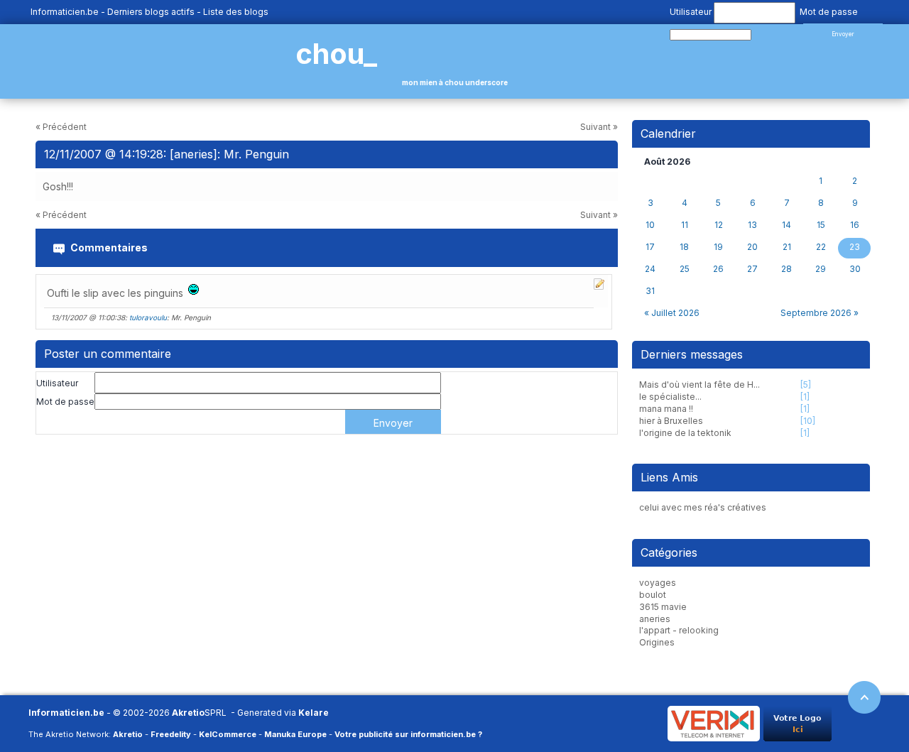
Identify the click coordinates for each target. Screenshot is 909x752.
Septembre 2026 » (819, 312)
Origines (657, 642)
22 (821, 247)
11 (684, 225)
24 (650, 269)
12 (718, 225)
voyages (657, 582)
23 (854, 247)
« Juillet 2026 (672, 312)
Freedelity (171, 734)
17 (650, 247)
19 (718, 247)
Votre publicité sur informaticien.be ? (408, 734)
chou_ (336, 53)
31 (650, 291)
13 (752, 225)
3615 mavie (663, 606)
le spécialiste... (670, 396)
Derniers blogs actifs (151, 11)
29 (820, 269)
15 (821, 225)
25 (685, 269)
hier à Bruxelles (671, 420)
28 (786, 269)
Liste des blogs (235, 11)
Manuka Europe (295, 734)
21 (787, 247)
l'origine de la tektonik (685, 432)
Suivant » (599, 126)
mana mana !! (666, 408)
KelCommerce (227, 734)
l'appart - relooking (679, 630)
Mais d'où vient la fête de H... (699, 384)
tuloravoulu (148, 317)
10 (650, 225)
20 (752, 247)
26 (718, 269)
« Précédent (61, 126)
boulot (652, 594)
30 (855, 269)
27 (752, 269)
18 (684, 247)
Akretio (188, 712)
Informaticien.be (65, 11)
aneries (654, 619)
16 (854, 225)
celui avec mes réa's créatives (702, 507)
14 (786, 225)
